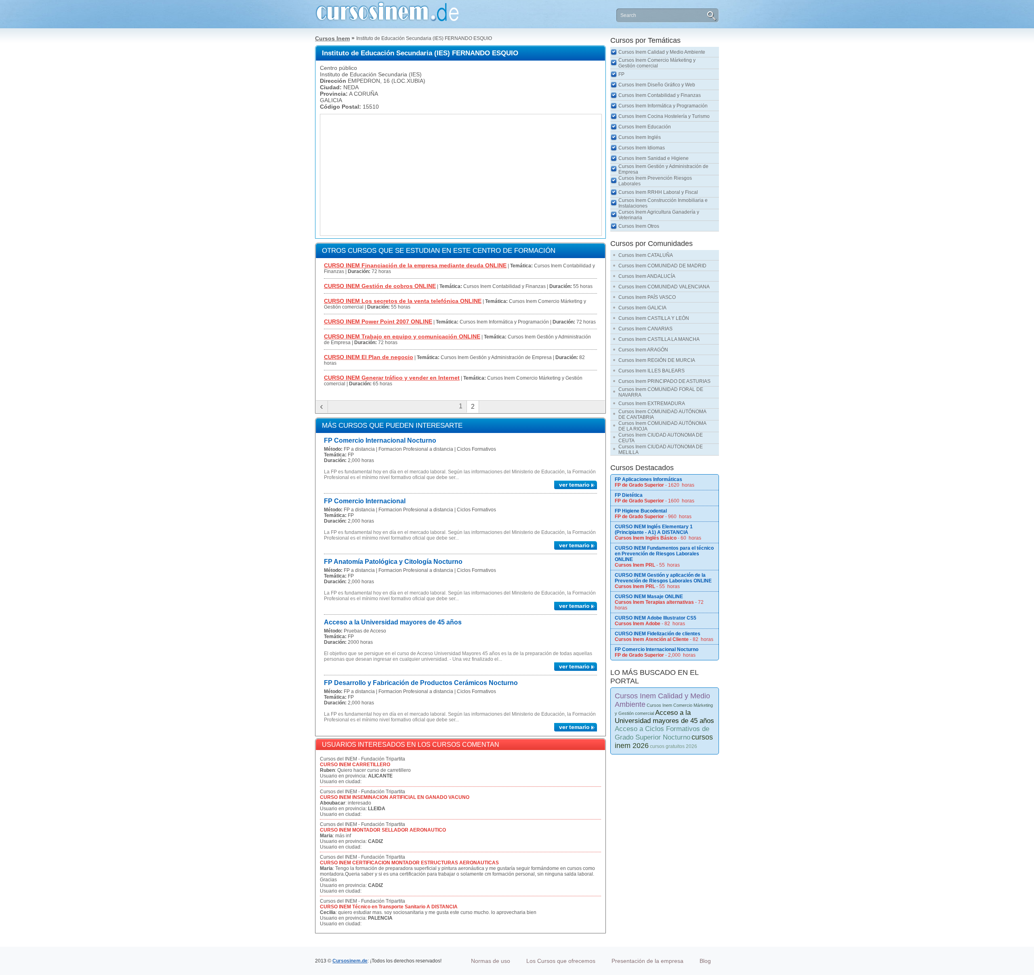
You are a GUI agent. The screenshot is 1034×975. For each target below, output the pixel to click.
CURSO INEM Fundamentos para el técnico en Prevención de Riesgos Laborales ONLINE (664, 553)
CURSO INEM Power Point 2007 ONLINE (378, 321)
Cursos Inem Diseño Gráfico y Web (656, 85)
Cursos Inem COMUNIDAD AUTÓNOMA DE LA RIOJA (662, 426)
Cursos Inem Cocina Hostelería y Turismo (664, 116)
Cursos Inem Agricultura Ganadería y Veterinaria (658, 215)
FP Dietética (629, 495)
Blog (705, 961)
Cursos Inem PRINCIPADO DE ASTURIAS (664, 381)
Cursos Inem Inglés (639, 137)
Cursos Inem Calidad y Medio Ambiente (661, 52)
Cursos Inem (332, 38)
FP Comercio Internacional (365, 501)
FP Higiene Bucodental (641, 511)
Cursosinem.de (350, 961)
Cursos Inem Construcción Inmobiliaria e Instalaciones (663, 203)
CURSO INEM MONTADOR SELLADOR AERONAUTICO (383, 830)
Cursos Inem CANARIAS (645, 329)
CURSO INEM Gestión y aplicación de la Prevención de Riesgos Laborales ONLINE (663, 578)
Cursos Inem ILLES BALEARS (651, 371)
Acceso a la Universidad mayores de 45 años (393, 622)
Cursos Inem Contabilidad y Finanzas (659, 95)
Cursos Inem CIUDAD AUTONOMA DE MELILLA (660, 449)
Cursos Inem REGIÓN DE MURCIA (656, 360)
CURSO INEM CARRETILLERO (355, 764)
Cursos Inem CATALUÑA (645, 255)
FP (621, 74)
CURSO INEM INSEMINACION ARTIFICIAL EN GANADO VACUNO (394, 797)
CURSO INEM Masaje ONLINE (649, 596)
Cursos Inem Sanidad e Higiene (653, 158)
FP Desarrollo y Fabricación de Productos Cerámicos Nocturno (421, 682)
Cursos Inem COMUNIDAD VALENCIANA (664, 287)
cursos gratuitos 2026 (673, 746)
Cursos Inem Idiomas (641, 148)
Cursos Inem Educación (644, 127)
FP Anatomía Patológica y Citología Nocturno (393, 561)
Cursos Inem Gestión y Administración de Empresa (663, 169)
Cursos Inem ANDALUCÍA (646, 276)
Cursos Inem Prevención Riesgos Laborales (655, 181)
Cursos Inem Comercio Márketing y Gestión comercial (657, 63)
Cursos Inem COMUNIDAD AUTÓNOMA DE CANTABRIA (662, 414)
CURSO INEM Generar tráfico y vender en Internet (392, 377)
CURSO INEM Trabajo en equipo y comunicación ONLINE (402, 336)
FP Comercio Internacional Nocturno (380, 440)
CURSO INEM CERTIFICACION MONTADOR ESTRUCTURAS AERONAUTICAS (409, 863)
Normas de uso (490, 961)
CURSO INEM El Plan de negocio (368, 357)
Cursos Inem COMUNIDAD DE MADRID (662, 266)
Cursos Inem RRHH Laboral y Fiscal (658, 192)
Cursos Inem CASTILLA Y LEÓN (653, 318)
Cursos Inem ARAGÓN (643, 350)
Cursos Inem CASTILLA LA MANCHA (659, 339)
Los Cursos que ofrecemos (560, 961)
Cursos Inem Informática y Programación (663, 106)
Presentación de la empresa (647, 961)
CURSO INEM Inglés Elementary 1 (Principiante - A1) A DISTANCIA (654, 529)
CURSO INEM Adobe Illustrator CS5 (655, 618)
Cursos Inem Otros (638, 226)
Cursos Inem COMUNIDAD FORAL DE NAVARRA (660, 392)
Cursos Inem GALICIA (642, 308)
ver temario (574, 484)
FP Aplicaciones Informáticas (648, 479)
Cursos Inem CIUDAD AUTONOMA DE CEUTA (660, 437)
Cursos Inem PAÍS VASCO (647, 297)
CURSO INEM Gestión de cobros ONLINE (380, 286)
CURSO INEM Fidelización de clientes (657, 634)
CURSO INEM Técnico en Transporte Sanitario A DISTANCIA (389, 907)
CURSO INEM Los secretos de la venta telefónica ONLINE (402, 301)
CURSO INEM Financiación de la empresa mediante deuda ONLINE (415, 265)
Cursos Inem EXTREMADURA (651, 403)
